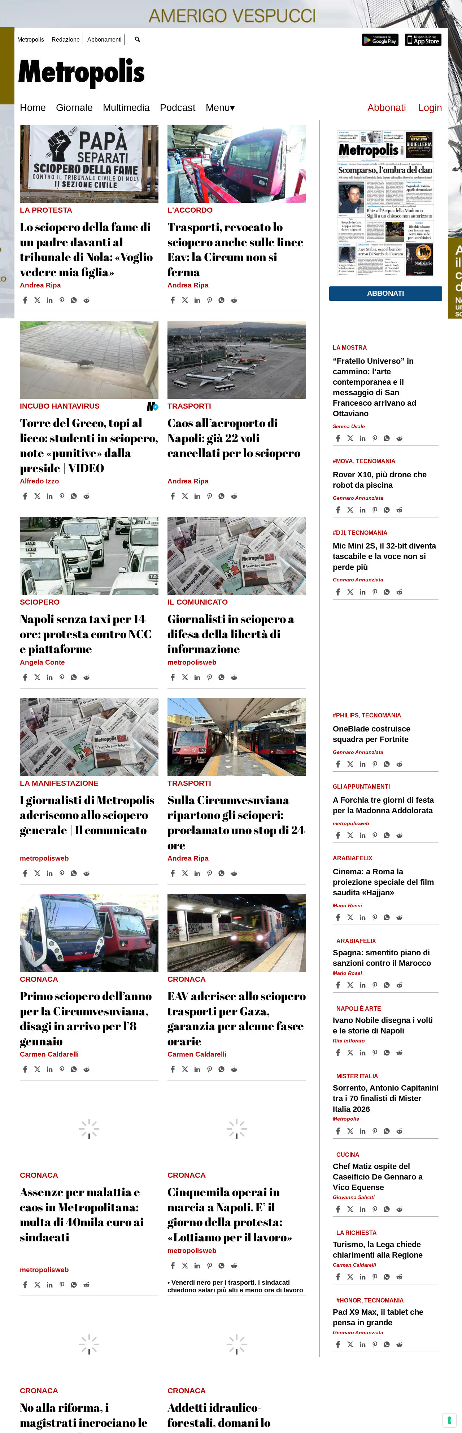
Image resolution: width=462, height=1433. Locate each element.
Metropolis (30, 40)
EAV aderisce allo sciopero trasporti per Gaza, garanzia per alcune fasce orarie (236, 1018)
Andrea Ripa (40, 285)
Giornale (74, 107)
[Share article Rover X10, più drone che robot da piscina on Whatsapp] (388, 509)
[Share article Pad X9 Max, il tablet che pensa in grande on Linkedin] (363, 1344)
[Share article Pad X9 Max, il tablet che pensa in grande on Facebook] (339, 1344)
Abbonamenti (104, 40)
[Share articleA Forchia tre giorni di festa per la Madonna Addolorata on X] (351, 835)
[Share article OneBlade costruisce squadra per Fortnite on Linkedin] (363, 764)
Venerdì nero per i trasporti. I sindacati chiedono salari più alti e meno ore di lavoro (235, 1286)
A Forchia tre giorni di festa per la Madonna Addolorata (383, 805)
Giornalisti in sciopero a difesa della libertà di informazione (231, 633)
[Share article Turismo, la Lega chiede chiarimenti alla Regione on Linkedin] (363, 1276)
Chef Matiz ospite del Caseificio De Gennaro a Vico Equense (378, 1176)
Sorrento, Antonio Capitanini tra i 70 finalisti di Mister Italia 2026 (386, 1098)
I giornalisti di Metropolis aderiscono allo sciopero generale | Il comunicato (87, 814)
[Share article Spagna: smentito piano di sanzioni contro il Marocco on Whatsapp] (388, 985)
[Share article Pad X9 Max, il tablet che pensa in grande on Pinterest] (375, 1344)
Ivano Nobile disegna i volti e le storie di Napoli (383, 1025)
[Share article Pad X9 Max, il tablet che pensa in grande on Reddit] (400, 1344)
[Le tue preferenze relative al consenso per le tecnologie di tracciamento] (449, 1420)
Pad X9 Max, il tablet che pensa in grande (378, 1317)
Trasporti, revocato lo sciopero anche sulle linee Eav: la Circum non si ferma (235, 249)
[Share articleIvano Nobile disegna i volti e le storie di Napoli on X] (351, 1052)
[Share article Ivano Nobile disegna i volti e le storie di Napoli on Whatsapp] (388, 1052)
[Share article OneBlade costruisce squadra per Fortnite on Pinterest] (375, 764)
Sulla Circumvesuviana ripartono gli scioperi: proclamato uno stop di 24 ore (236, 822)
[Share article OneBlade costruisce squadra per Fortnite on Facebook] (339, 764)
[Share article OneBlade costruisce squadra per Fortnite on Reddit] (400, 764)
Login (430, 107)
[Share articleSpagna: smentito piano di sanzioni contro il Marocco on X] (351, 985)
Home (33, 107)
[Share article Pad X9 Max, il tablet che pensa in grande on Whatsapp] (388, 1344)
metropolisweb (192, 662)
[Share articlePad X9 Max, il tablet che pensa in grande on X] (351, 1344)
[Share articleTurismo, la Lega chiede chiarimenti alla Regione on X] (351, 1276)
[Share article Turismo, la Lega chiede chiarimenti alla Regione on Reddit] (400, 1276)
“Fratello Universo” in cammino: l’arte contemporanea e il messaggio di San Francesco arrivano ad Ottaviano (374, 387)
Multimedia (126, 107)
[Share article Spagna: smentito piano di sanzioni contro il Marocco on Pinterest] (375, 985)
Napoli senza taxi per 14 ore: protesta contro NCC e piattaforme (86, 633)
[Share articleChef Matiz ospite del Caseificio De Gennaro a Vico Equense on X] (351, 1209)
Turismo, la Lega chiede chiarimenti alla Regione (378, 1249)
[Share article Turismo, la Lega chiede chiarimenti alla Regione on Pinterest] (375, 1276)
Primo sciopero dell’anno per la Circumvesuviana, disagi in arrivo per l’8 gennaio (86, 1018)
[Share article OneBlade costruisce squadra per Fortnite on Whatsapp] (388, 764)
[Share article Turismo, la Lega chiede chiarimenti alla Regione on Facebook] (339, 1276)
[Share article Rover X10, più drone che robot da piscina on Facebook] (339, 509)
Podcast (178, 107)
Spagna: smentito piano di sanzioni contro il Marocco (382, 958)
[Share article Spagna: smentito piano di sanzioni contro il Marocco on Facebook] (339, 985)
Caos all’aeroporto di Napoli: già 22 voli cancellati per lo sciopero (233, 437)
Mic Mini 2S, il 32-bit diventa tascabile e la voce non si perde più (384, 556)
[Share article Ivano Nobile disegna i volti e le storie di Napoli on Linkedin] (363, 1052)
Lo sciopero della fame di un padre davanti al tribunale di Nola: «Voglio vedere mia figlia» (86, 249)
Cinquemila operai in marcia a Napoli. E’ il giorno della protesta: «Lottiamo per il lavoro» (229, 1214)
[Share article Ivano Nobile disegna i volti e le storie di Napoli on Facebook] (339, 1052)
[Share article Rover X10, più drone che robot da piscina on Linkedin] (363, 509)
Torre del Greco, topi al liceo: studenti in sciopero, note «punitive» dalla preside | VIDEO (89, 445)
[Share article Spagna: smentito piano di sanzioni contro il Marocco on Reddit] (400, 985)
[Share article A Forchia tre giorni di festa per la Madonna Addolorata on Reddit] (400, 835)
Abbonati (386, 107)
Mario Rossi (347, 905)
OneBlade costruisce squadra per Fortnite (371, 734)
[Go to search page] (137, 39)
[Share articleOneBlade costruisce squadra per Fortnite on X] (351, 764)
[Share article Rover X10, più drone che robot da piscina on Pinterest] (375, 509)
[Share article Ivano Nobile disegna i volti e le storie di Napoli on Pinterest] (375, 1052)
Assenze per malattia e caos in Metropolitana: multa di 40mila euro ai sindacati (82, 1214)
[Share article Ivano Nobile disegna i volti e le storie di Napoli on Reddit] (400, 1052)
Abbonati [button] (385, 293)
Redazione (66, 40)
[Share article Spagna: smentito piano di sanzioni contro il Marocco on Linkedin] (363, 985)
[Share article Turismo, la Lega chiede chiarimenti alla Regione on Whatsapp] (388, 1276)
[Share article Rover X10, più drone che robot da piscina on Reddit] (400, 509)
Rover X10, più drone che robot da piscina (380, 480)
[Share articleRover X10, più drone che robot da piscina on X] (351, 509)
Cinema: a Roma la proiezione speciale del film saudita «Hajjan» (383, 882)
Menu (218, 107)
